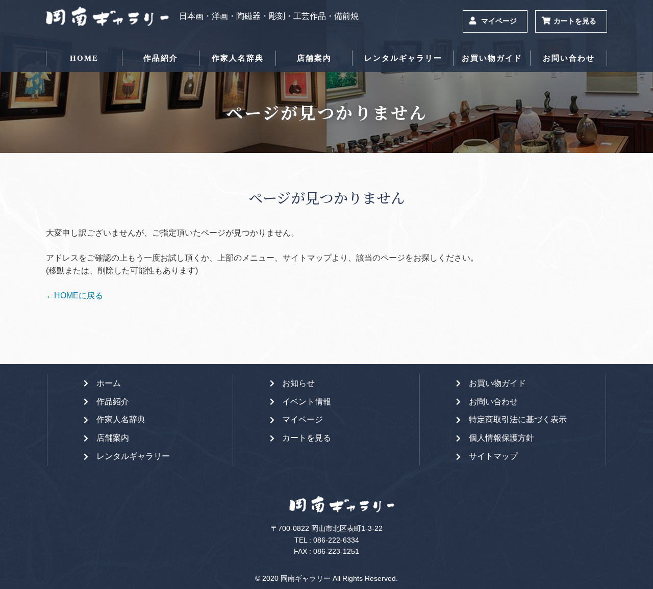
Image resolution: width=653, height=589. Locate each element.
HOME (84, 58)
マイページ (499, 21)
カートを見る (575, 21)
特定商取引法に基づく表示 (518, 419)
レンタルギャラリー (403, 58)
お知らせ (298, 383)
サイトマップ (493, 456)
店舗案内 (314, 58)
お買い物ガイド (492, 58)
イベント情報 (306, 401)
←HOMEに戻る (74, 295)
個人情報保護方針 (501, 437)
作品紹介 (160, 58)
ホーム (108, 383)
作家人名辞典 (238, 58)
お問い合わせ (569, 58)
